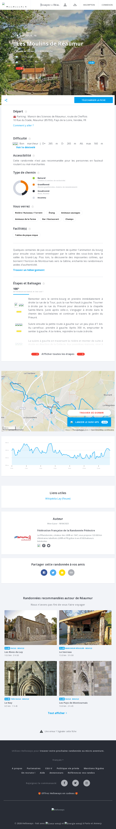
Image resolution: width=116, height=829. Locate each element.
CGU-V (48, 768)
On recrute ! (28, 773)
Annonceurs (56, 773)
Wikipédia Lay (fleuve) (58, 498)
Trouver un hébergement (29, 270)
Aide (42, 773)
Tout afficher (56, 713)
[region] (58, 401)
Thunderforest (78, 429)
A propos (17, 768)
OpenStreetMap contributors (102, 429)
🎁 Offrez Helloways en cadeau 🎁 (58, 793)
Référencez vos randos (81, 773)
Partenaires (34, 768)
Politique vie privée (68, 768)
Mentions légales (94, 768)
